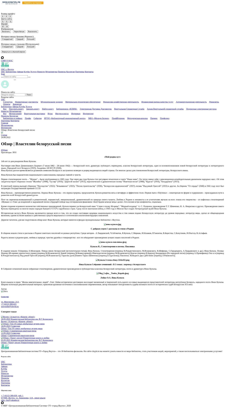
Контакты (89, 72)
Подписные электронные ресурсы (201, 109)
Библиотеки (11, 72)
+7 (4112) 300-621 (9, 304)
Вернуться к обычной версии (13, 52)
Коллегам (70, 72)
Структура (7, 102)
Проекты (62, 72)
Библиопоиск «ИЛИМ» (66, 109)
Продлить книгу (16, 109)
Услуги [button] (29, 106)
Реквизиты (214, 102)
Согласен (6, 11)
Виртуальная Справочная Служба (129, 109)
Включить (6, 32)
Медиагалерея (15, 114)
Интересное (88, 114)
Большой (30, 39)
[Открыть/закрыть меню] (15, 79)
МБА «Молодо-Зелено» (98, 118)
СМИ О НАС (7, 61)
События (38, 118)
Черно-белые (19, 32)
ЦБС (3, 72)
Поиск (29, 95)
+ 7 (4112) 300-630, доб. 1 (12, 395)
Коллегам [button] (14, 116)
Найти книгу (48, 109)
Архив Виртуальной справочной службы (165, 109)
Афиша (20, 72)
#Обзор (4, 150)
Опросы (6, 104)
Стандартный (7, 39)
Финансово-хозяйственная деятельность (121, 102)
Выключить (32, 32)
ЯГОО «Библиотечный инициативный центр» (65, 118)
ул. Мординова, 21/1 (10, 302)
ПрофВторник (118, 118)
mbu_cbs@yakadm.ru (10, 400)
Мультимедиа (51, 72)
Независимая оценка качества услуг (157, 102)
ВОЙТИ (7, 79)
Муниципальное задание (52, 102)
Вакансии (17, 104)
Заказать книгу (32, 109)
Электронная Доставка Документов (96, 109)
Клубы (27, 72)
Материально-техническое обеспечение (83, 102)
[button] (3, 74)
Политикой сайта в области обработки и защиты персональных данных (139, 6)
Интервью (75, 114)
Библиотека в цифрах (12, 118)
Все (4, 109)
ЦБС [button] (3, 99)
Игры (50, 114)
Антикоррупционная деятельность (191, 102)
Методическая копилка (137, 118)
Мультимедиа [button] (15, 111)
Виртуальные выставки (34, 114)
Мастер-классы (62, 114)
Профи (28, 118)
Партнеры (79, 72)
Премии (153, 118)
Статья (4, 135)
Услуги (33, 72)
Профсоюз (164, 118)
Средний (20, 39)
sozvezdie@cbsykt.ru (10, 306)
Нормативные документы (26, 102)
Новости (41, 72)
